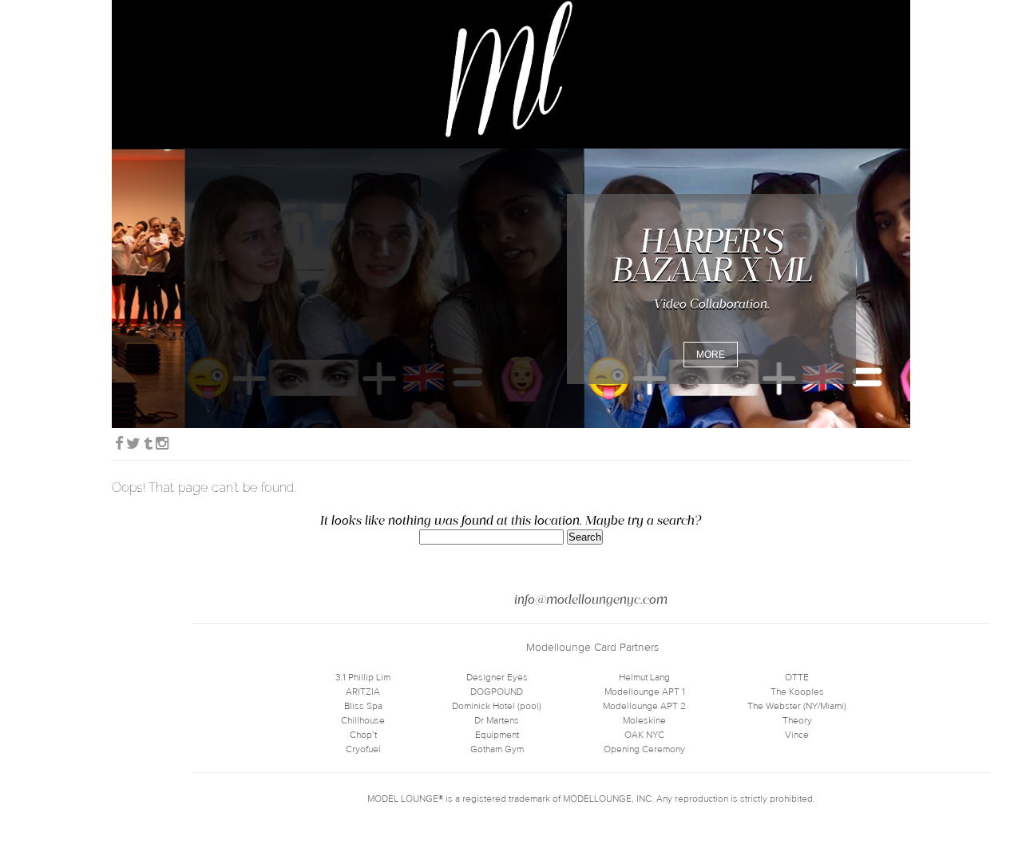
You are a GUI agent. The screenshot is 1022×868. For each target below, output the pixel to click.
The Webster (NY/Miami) (796, 705)
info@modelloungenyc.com (590, 599)
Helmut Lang (644, 677)
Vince (797, 734)
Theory (797, 720)
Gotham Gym (497, 749)
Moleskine (644, 720)
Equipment (497, 734)
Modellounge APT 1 (644, 691)
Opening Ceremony (644, 749)
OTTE (797, 677)
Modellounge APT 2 (644, 705)
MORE (710, 354)
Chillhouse (363, 720)
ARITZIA (363, 691)
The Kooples (797, 691)
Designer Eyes (497, 677)
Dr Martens (496, 720)
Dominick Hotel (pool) (496, 705)
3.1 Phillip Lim (362, 677)
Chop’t (363, 734)
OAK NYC (644, 734)
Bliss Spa (363, 705)
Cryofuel (363, 749)
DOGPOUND (496, 691)
